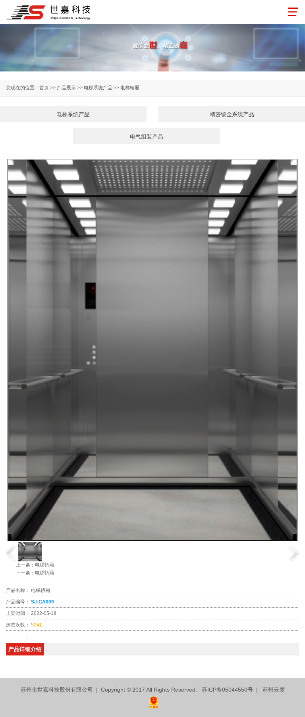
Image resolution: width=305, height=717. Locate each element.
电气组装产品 (146, 136)
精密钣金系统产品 (232, 114)
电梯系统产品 (73, 114)
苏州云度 (274, 689)
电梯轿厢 (44, 565)
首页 (44, 88)
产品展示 (66, 88)
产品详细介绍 (25, 649)
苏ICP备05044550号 (227, 689)
